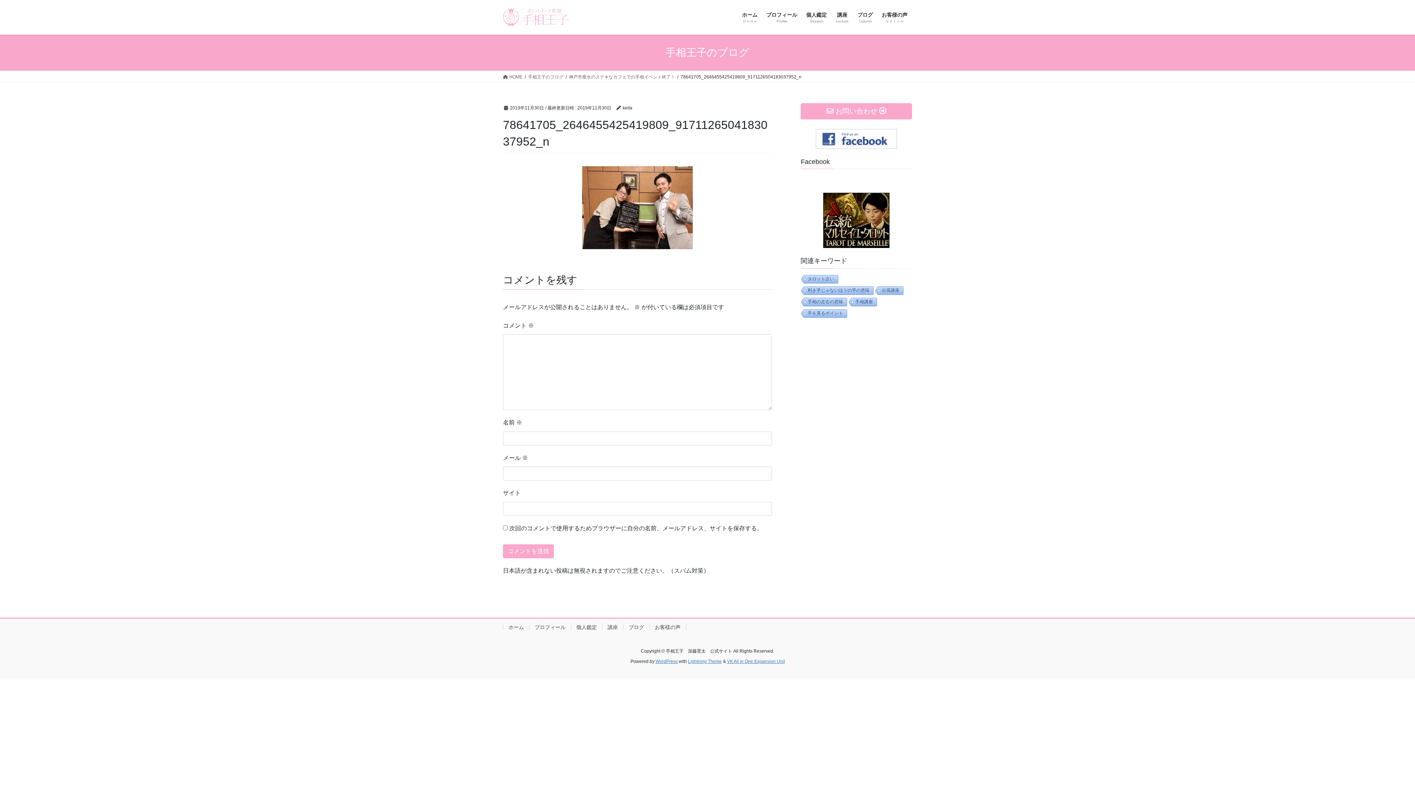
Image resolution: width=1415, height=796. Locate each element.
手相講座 (864, 301)
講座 (613, 627)
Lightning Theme (705, 661)
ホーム (516, 627)
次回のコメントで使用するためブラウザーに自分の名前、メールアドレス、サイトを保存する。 (636, 528)
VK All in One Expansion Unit (756, 661)
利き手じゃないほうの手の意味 (839, 290)
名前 (512, 422)
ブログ (636, 627)
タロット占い (821, 279)
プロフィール (550, 627)
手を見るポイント (825, 313)
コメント (518, 325)
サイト (512, 493)
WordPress (667, 661)
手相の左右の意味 (825, 301)
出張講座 (890, 290)
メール (515, 458)
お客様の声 (668, 627)
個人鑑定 (586, 627)
